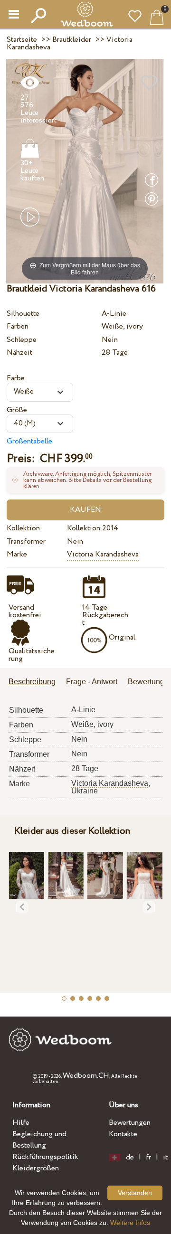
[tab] (35, 682)
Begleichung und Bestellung (39, 1140)
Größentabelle (29, 441)
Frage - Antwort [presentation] (91, 682)
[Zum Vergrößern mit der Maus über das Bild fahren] (84, 170)
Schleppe (22, 339)
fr (148, 1157)
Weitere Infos (130, 1222)
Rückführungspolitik (45, 1156)
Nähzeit (19, 352)
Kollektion (23, 528)
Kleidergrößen (35, 1168)
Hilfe (20, 1122)
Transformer (26, 541)
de (130, 1157)
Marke (17, 554)
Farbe (16, 378)
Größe (17, 409)
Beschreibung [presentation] (32, 682)
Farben (17, 326)
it (165, 1157)
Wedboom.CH (86, 1075)
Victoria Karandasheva (103, 554)
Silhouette (23, 313)
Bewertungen (130, 1122)
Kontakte (123, 1134)
